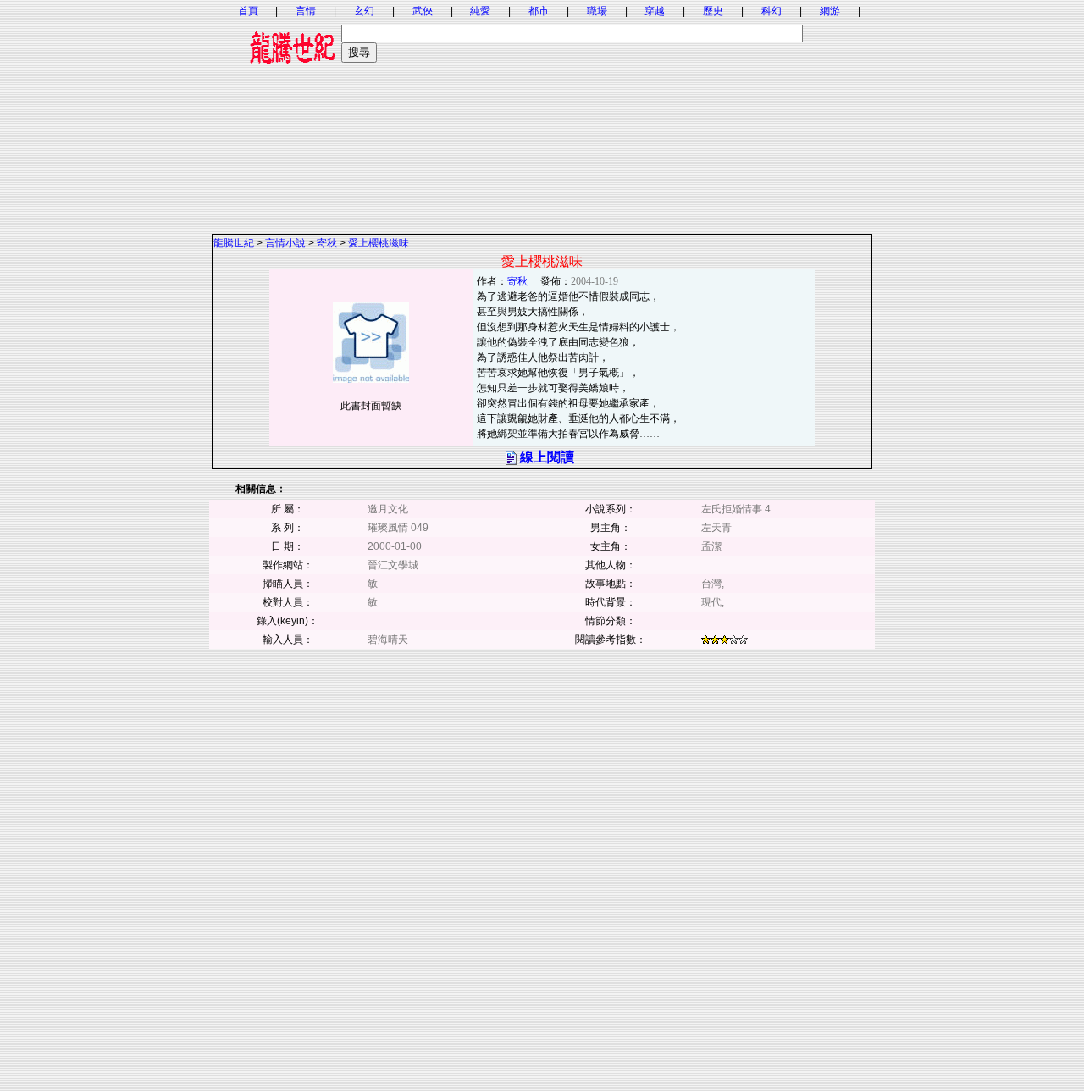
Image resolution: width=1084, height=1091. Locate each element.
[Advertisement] (542, 114)
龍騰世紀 (233, 243)
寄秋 (327, 243)
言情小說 (285, 243)
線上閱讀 (547, 457)
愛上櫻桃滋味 (378, 243)
